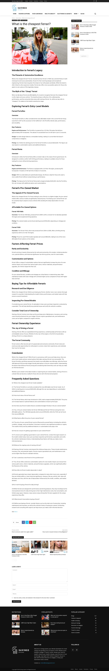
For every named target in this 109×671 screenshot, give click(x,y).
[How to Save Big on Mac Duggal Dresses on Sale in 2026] (75, 27)
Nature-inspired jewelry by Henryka (58, 554)
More (15, 511)
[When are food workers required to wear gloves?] (45, 617)
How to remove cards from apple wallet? (22, 532)
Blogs (19, 20)
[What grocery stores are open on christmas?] (45, 632)
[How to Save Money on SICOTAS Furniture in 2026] (20, 547)
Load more (83, 56)
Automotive (18, 18)
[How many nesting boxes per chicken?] (45, 625)
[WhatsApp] (34, 522)
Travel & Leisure (24, 20)
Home (13, 18)
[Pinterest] (30, 522)
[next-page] (15, 560)
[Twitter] (27, 522)
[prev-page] (13, 560)
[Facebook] (94, 1)
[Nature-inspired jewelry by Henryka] (58, 547)
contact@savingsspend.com (47, 663)
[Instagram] (96, 1)
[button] (95, 14)
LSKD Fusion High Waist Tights (38, 554)
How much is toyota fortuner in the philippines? (55, 532)
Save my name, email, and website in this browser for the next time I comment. (34, 597)
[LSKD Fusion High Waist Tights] (39, 547)
